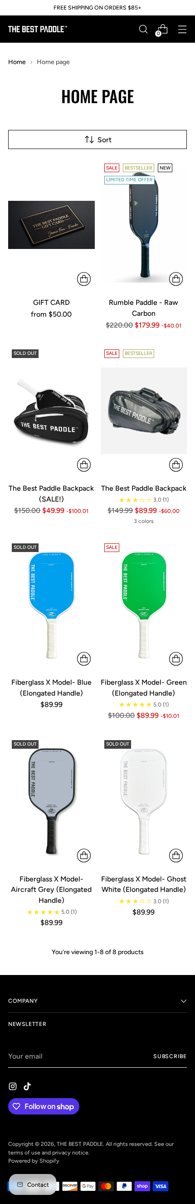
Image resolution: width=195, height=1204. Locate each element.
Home (17, 62)
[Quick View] (84, 279)
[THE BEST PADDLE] (37, 29)
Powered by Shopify (33, 1160)
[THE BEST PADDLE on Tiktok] (28, 1088)
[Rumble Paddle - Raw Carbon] (144, 225)
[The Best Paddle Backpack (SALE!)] (51, 411)
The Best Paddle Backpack (143, 488)
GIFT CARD (51, 302)
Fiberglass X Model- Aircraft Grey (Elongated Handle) (51, 890)
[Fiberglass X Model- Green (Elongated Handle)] (144, 605)
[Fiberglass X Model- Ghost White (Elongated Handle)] (144, 801)
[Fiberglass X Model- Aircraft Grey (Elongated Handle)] (51, 801)
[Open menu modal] (182, 29)
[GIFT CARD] (51, 225)
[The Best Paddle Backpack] (144, 411)
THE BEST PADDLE (80, 1143)
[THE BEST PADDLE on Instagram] (13, 1088)
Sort (105, 139)
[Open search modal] (143, 29)
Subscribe (170, 1056)
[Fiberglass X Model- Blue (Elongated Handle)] (51, 605)
